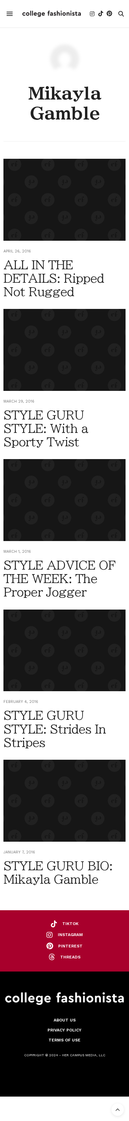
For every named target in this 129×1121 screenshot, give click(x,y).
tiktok (70, 923)
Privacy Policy (64, 1030)
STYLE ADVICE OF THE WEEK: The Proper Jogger (59, 578)
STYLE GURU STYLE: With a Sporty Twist (45, 428)
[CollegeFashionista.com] (51, 14)
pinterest (70, 946)
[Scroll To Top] (117, 1109)
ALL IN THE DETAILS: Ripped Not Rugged (53, 278)
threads (70, 957)
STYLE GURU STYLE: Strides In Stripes (54, 728)
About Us (65, 1020)
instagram (70, 934)
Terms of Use (64, 1040)
